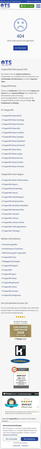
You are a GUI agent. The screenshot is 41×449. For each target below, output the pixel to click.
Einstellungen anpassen (20, 442)
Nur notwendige (11, 439)
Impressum (25, 445)
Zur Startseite (20, 48)
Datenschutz (16, 445)
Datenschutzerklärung (10, 435)
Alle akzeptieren (29, 439)
